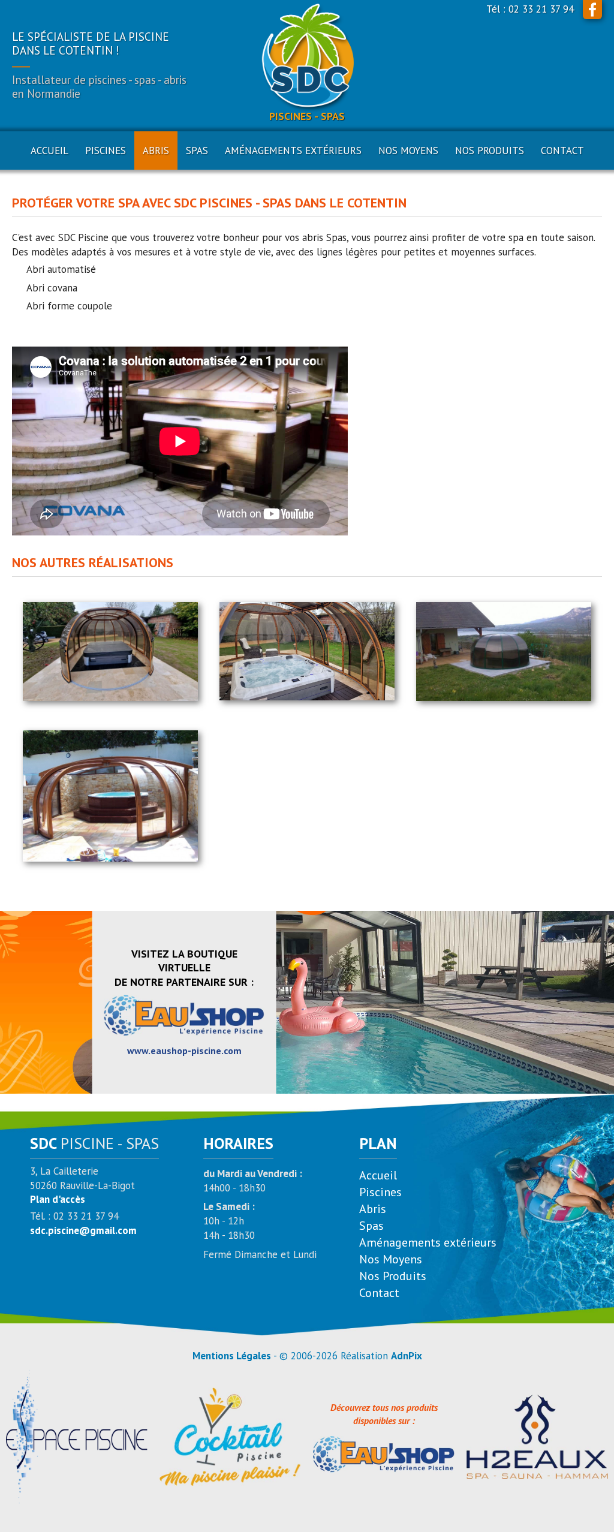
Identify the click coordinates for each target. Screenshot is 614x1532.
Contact (562, 150)
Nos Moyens (408, 150)
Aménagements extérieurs (427, 1242)
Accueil (49, 150)
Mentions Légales (231, 1355)
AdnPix (406, 1355)
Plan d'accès (57, 1199)
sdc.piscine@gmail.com (83, 1230)
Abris (372, 1209)
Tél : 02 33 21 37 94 (530, 9)
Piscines (380, 1192)
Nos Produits (489, 150)
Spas (371, 1225)
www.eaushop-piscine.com (184, 1051)
